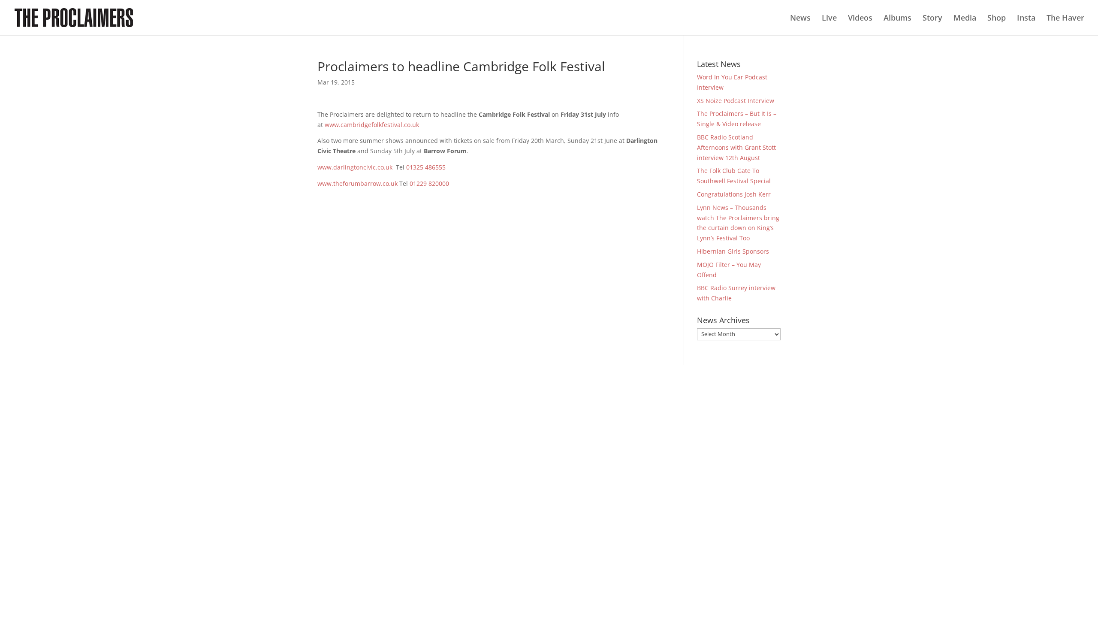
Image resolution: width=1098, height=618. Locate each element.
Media (964, 19)
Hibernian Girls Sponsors (733, 251)
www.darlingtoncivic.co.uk (354, 167)
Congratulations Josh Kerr (734, 194)
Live (829, 19)
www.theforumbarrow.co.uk (357, 183)
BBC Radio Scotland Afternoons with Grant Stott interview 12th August (736, 147)
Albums (897, 19)
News (800, 19)
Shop (996, 19)
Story (932, 19)
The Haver (1065, 19)
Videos (860, 19)
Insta (1026, 19)
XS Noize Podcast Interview (735, 101)
